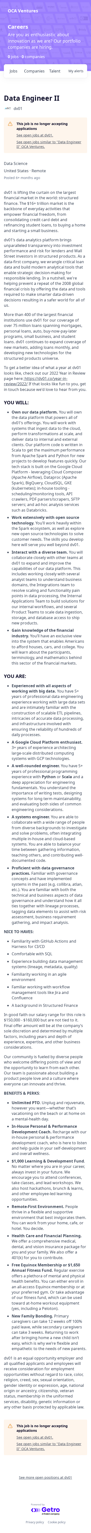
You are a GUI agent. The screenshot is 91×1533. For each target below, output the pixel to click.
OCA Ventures (23, 11)
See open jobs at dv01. (35, 135)
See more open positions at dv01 (45, 1477)
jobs (13, 71)
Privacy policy (35, 1522)
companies (34, 71)
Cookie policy (57, 1522)
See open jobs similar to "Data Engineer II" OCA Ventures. (49, 144)
